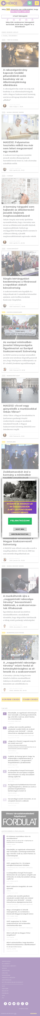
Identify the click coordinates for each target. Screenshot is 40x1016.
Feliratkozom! (20, 520)
